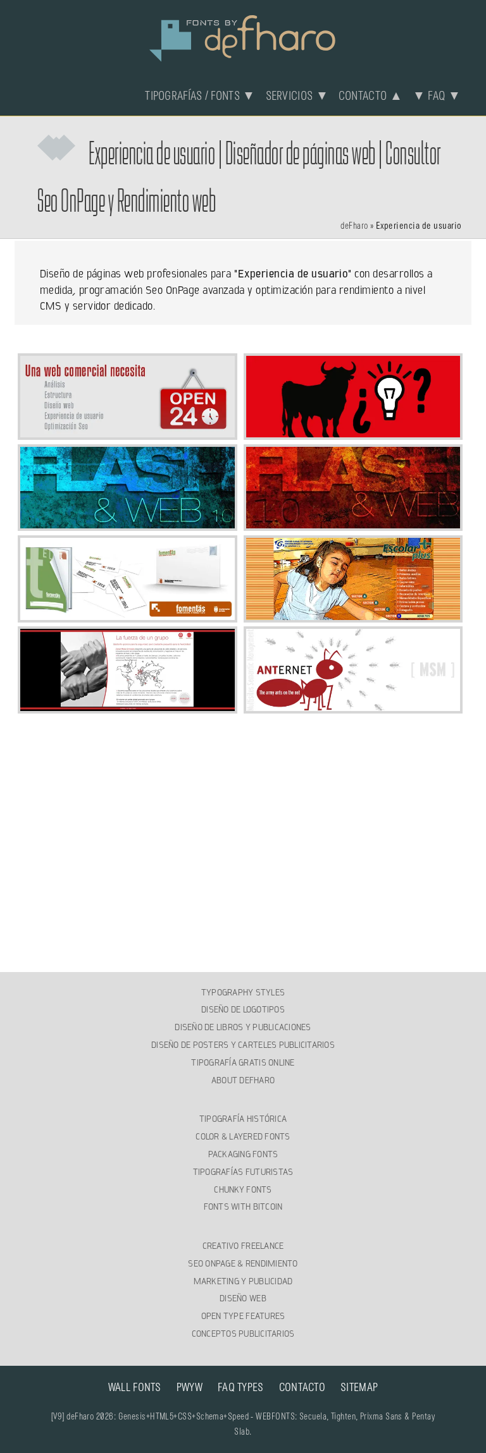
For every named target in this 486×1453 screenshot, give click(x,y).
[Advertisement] (243, 802)
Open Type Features (243, 1316)
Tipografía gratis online (242, 1062)
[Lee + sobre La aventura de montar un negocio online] (353, 432)
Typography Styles (243, 992)
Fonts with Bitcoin (243, 1206)
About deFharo (243, 1080)
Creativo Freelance (243, 1246)
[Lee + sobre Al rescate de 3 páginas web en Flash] (353, 523)
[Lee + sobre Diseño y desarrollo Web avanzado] (127, 432)
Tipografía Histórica (243, 1119)
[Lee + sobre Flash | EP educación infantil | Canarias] (353, 615)
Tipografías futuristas (243, 1172)
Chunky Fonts (242, 1189)
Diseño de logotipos (243, 1009)
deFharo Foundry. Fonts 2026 (243, 36)
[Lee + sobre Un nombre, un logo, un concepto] (127, 615)
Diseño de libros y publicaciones (243, 1027)
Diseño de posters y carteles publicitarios (243, 1045)
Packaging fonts (243, 1154)
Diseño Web (243, 1298)
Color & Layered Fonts (243, 1136)
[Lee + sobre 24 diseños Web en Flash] (127, 523)
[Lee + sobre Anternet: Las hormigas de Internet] (353, 706)
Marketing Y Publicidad (243, 1281)
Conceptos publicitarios (243, 1333)
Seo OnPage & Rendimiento (242, 1263)
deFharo (354, 226)
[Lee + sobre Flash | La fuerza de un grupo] (127, 706)
